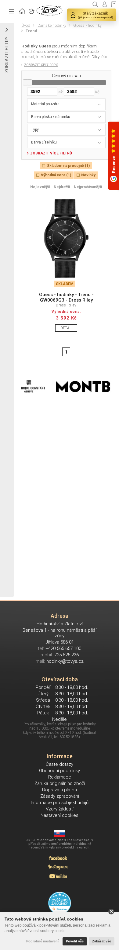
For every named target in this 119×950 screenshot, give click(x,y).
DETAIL (66, 328)
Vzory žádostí (60, 809)
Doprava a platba (59, 790)
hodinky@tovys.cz (65, 661)
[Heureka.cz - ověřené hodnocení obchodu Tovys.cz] (59, 903)
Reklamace (59, 777)
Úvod (26, 25)
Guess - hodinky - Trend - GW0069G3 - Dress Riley (66, 297)
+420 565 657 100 (63, 648)
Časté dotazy (59, 764)
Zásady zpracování (59, 796)
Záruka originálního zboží (59, 783)
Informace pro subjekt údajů (59, 802)
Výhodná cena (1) (56, 175)
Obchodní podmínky (59, 770)
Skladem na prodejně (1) (68, 166)
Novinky (88, 175)
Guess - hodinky (87, 25)
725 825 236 (66, 655)
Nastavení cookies (59, 815)
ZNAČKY (32, 10)
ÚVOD (22, 10)
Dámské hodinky (52, 25)
